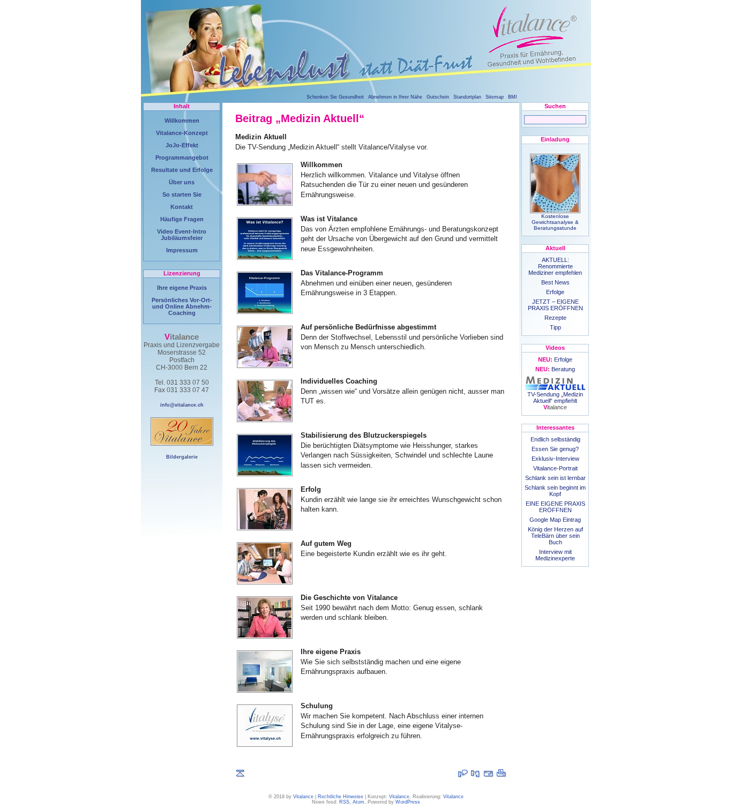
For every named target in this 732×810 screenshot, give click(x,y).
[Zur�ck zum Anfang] (240, 773)
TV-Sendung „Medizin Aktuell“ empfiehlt (555, 400)
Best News (555, 282)
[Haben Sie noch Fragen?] (463, 773)
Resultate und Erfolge (182, 170)
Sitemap (494, 97)
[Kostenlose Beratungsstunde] (476, 773)
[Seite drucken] (501, 773)
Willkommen (182, 120)
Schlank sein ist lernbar (555, 478)
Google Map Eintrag (555, 519)
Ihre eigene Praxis (182, 287)
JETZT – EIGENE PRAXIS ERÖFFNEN (555, 304)
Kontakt (181, 207)
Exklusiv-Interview (555, 458)
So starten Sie (181, 194)
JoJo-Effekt (182, 145)
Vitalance (303, 796)
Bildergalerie (182, 457)
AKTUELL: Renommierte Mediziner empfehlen (555, 266)
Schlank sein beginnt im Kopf (555, 490)
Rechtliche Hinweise (340, 796)
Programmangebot (181, 157)
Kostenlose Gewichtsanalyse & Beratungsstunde (555, 222)
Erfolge (555, 292)
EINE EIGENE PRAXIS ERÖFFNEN (555, 506)
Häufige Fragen (182, 219)
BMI (512, 97)
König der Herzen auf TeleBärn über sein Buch (555, 535)
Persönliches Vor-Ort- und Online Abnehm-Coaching (182, 306)
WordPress (407, 802)
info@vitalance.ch (182, 405)
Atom (358, 802)
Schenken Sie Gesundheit (335, 97)
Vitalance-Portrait (555, 468)
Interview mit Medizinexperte (555, 555)
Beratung (555, 369)
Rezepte (555, 317)
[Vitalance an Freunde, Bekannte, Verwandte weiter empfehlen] (489, 773)
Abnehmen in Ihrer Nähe (395, 97)
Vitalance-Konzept (182, 133)
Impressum (182, 250)
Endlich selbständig (555, 439)
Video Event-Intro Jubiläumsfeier (181, 234)
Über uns (182, 182)
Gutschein (438, 97)
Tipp (555, 327)
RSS (344, 802)
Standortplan (467, 97)
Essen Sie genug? (555, 449)
